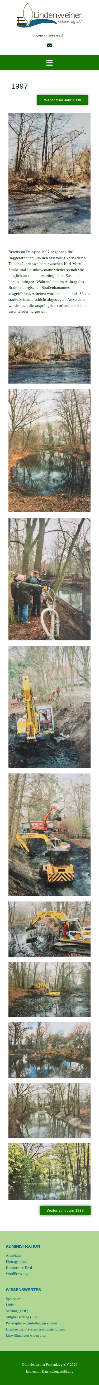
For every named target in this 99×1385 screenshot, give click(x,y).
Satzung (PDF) (17, 1311)
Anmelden (13, 1256)
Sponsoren (13, 1299)
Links (10, 1305)
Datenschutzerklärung (57, 1371)
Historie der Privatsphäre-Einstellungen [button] (35, 1329)
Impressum (33, 1371)
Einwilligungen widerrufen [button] (26, 1335)
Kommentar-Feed (19, 1268)
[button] (49, 62)
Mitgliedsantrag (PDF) (23, 1317)
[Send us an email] (49, 45)
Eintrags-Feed (16, 1262)
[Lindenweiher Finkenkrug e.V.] (49, 15)
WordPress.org (17, 1274)
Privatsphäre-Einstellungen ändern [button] (31, 1323)
